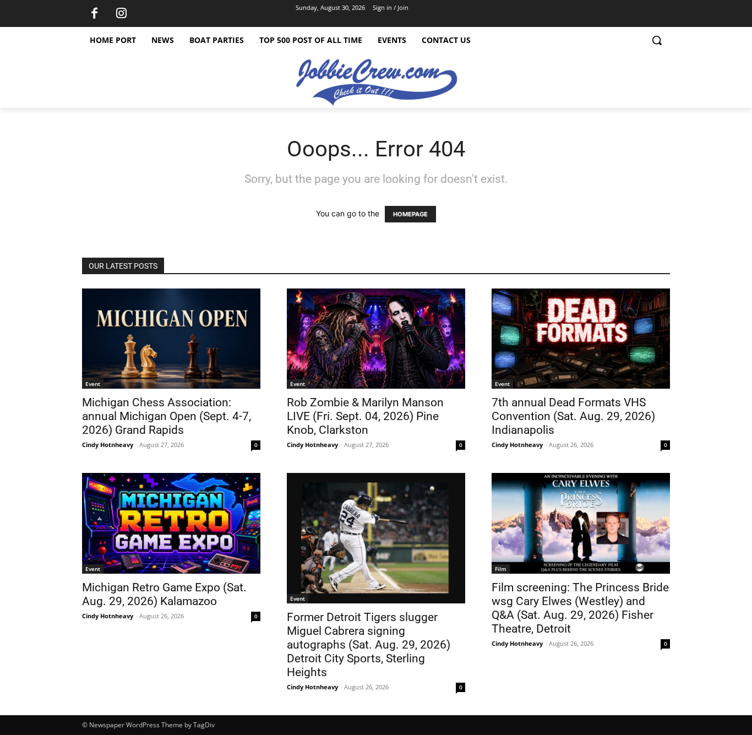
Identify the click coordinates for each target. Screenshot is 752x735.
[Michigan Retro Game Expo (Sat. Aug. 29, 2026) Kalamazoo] (171, 523)
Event (92, 384)
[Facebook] (94, 14)
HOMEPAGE (410, 214)
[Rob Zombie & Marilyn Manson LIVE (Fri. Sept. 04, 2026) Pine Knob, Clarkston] (376, 338)
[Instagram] (121, 14)
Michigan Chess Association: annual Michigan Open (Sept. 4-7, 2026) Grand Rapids (166, 416)
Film (500, 569)
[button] (657, 40)
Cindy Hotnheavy (107, 444)
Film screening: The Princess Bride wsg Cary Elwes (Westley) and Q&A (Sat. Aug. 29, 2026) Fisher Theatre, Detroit (580, 608)
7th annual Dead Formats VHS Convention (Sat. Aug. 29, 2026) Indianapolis (573, 416)
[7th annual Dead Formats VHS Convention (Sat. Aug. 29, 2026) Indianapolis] (581, 338)
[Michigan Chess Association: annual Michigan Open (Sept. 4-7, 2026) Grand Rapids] (171, 338)
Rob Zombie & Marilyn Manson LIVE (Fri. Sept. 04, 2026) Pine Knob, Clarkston (365, 416)
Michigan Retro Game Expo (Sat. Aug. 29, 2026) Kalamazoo (164, 594)
